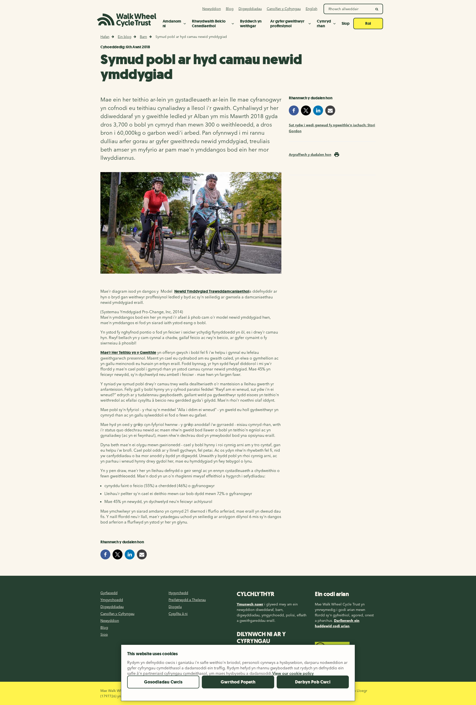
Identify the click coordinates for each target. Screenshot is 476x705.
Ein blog (124, 36)
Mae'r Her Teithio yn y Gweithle (128, 352)
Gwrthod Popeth (238, 682)
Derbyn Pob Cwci (312, 682)
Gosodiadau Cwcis (163, 682)
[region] (238, 675)
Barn (143, 36)
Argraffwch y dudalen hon (310, 154)
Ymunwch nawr (250, 604)
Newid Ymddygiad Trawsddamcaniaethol (211, 291)
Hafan (104, 36)
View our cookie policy (293, 673)
